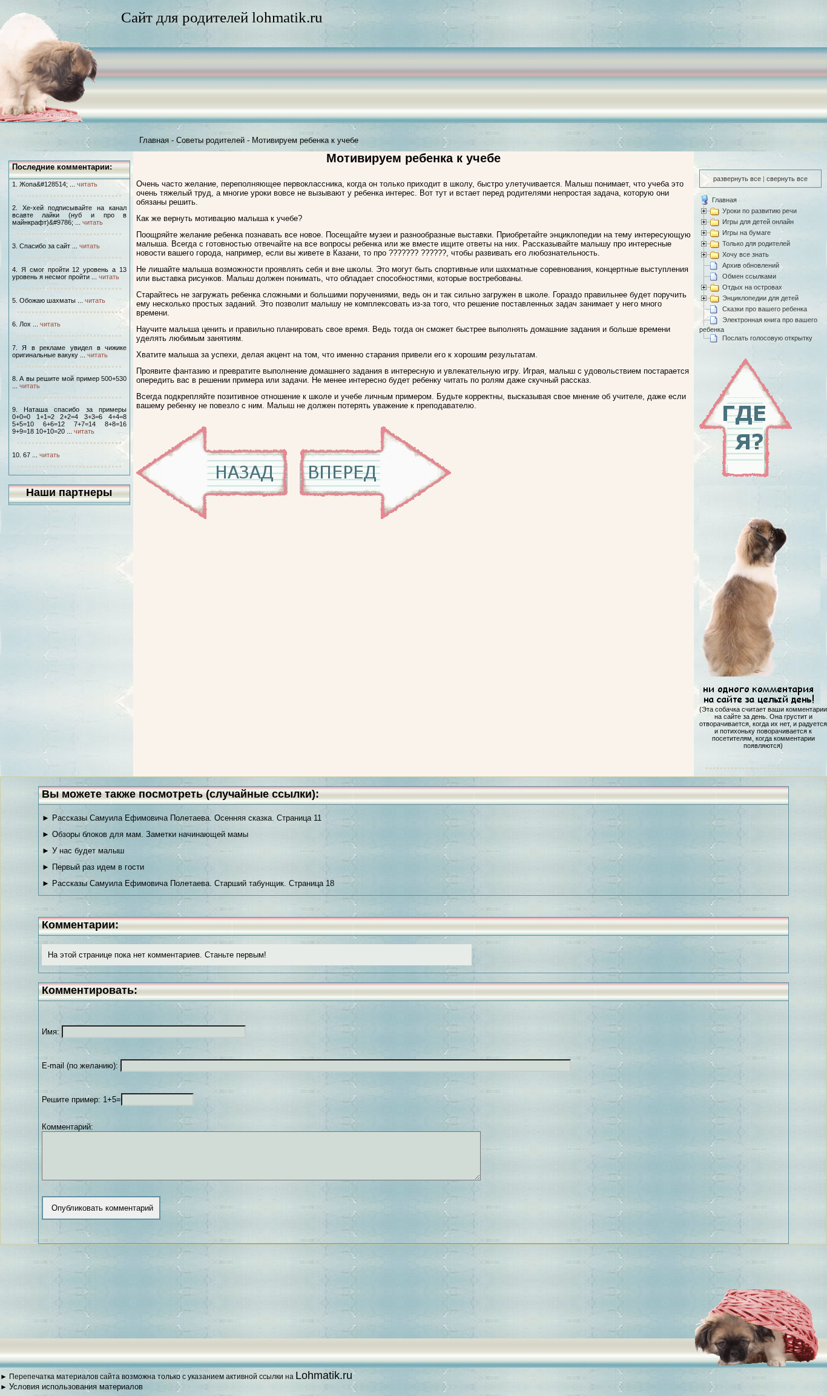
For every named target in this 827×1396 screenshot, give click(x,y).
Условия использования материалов (76, 1386)
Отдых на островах (752, 287)
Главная (154, 140)
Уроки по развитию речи (759, 210)
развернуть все (737, 178)
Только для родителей (756, 243)
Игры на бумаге (746, 232)
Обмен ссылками (749, 276)
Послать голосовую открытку (767, 338)
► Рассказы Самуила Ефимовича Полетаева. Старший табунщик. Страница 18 (188, 883)
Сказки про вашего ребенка (764, 309)
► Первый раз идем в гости (93, 867)
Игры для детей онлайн (758, 221)
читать (87, 184)
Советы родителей (210, 140)
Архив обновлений (750, 265)
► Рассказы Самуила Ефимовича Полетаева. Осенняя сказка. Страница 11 (181, 817)
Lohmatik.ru (323, 1375)
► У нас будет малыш (83, 850)
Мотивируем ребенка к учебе (305, 140)
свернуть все (787, 178)
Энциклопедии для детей (760, 298)
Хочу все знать (745, 254)
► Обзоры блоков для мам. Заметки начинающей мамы (145, 834)
